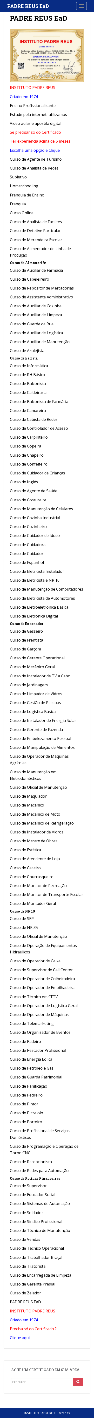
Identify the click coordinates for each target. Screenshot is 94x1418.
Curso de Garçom (25, 649)
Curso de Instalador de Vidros (36, 832)
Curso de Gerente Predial (32, 1284)
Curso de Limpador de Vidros (36, 693)
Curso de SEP (22, 918)
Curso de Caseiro (25, 867)
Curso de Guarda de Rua (32, 324)
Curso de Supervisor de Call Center (41, 969)
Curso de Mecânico (27, 805)
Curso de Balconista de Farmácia (39, 401)
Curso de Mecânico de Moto (35, 814)
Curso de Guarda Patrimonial (36, 1077)
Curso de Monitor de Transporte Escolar (46, 894)
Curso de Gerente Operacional (37, 658)
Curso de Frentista (26, 640)
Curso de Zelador (25, 1293)
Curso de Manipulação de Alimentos (42, 747)
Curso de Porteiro (26, 1121)
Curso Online (22, 212)
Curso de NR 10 (22, 911)
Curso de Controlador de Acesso (39, 428)
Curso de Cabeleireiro (29, 279)
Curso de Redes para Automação (39, 1170)
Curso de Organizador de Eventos (40, 1032)
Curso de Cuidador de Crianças (37, 473)
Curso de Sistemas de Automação (40, 1203)
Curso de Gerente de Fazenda (36, 729)
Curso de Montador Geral (33, 903)
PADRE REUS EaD (28, 6)
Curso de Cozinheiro (28, 526)
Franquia (18, 204)
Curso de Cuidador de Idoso (35, 535)
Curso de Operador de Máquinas (39, 1014)
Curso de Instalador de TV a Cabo (40, 676)
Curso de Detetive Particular (35, 230)
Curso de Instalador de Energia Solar (43, 720)
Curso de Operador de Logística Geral (44, 1005)
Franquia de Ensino (27, 195)
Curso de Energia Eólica (31, 1059)
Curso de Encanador (26, 623)
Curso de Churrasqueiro (32, 876)
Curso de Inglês (24, 482)
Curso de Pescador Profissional (38, 1050)
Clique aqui (20, 1337)
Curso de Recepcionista (31, 1161)
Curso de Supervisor (28, 1185)
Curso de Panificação (28, 1086)
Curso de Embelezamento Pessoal (40, 738)
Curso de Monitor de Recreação (38, 885)
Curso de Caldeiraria (28, 392)
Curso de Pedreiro (27, 1095)
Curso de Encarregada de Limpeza (40, 1275)
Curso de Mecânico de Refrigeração (42, 823)
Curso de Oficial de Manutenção (38, 787)
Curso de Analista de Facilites (36, 221)
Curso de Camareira (28, 410)
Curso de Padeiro (25, 1041)
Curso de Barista (24, 358)
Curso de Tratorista (28, 1266)
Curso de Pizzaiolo (26, 1112)
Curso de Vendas (25, 1239)
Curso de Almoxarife (28, 262)
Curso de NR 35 (24, 927)
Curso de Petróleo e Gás (32, 1068)
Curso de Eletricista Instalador (37, 571)
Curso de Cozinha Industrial (35, 517)
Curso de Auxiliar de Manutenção (40, 341)
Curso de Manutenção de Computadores (46, 589)
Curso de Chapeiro (27, 455)
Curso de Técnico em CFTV (34, 996)
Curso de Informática (29, 365)
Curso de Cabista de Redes (34, 419)
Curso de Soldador (26, 1212)
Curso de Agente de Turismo (36, 159)
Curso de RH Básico (27, 374)
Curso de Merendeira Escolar (36, 239)
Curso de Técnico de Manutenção (40, 1230)
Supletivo (18, 177)
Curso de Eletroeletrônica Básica (39, 607)
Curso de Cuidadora (28, 544)
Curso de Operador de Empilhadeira (42, 987)
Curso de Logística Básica (33, 711)
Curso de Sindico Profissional (36, 1221)
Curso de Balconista (28, 383)
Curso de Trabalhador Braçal (36, 1257)
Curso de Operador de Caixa (35, 961)
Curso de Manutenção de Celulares (41, 508)
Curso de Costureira (28, 500)
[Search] (78, 1382)
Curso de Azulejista (27, 350)
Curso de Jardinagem (29, 684)
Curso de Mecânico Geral (32, 666)
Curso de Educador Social (32, 1194)
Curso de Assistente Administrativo (41, 297)
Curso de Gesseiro (26, 631)
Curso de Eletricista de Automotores (42, 598)
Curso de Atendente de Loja (35, 858)
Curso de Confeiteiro (28, 464)
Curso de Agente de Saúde (33, 490)
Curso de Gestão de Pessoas (35, 702)
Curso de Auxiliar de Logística (36, 332)
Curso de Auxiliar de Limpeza (36, 314)
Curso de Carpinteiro (29, 437)
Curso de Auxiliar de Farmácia (36, 270)
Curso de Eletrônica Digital (34, 616)
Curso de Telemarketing (32, 1023)
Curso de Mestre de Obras (33, 841)
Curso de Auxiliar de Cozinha (35, 306)
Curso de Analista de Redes (34, 168)
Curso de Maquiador (28, 796)
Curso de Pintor (24, 1104)
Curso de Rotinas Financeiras (35, 1178)
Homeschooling (24, 186)
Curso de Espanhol (27, 562)
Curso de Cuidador (26, 553)
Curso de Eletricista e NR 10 (35, 580)
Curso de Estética (25, 849)
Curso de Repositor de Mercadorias (42, 288)
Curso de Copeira (25, 446)
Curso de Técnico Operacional (37, 1248)
